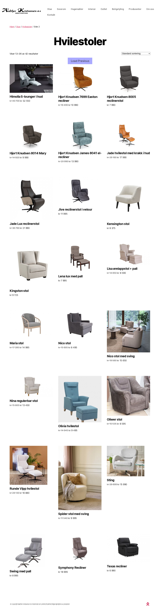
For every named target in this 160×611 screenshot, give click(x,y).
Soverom (61, 9)
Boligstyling (118, 9)
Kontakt (51, 15)
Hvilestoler (27, 26)
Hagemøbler (77, 9)
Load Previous (80, 61)
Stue (49, 9)
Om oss (150, 9)
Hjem (12, 26)
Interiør (92, 9)
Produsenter (135, 9)
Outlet (104, 9)
